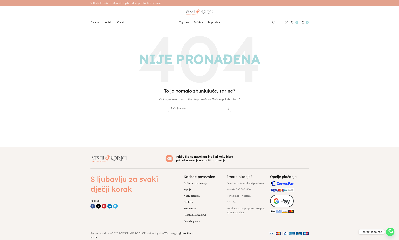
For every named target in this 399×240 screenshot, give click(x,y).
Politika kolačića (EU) (195, 214)
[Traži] (274, 22)
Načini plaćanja (192, 195)
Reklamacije (190, 208)
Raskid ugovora (192, 221)
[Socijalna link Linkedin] (109, 206)
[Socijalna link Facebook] (92, 206)
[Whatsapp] (390, 232)
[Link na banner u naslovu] (199, 3)
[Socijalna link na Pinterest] (104, 206)
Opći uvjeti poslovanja (195, 183)
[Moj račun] (286, 22)
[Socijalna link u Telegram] (115, 206)
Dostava (188, 202)
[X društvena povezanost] (98, 206)
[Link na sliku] (109, 158)
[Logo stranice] (199, 11)
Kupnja (187, 189)
